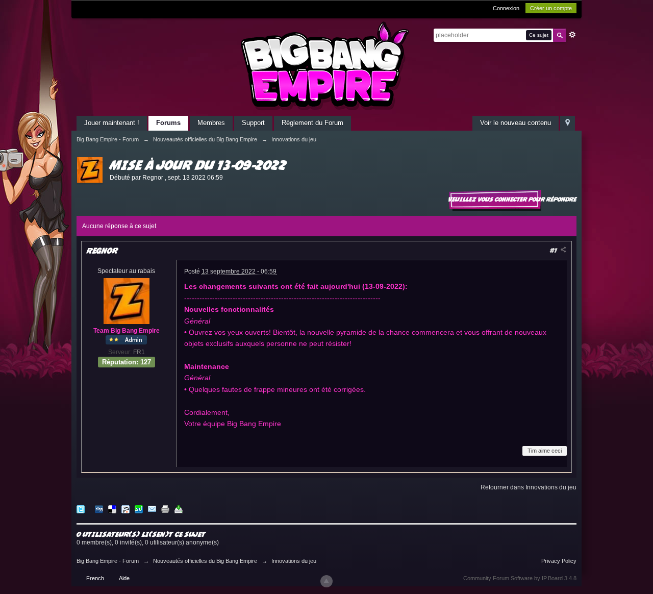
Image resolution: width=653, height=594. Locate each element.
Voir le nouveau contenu (515, 123)
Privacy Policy (558, 561)
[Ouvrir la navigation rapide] (567, 123)
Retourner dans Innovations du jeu (528, 487)
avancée (572, 35)
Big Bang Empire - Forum (108, 561)
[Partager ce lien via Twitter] (81, 508)
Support (253, 123)
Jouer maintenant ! (111, 123)
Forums (168, 123)
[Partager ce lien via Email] (152, 508)
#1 (554, 250)
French (95, 578)
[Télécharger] (178, 508)
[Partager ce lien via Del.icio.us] (112, 508)
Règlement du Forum (312, 123)
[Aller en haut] (326, 581)
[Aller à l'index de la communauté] (326, 65)
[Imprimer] (165, 508)
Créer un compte (551, 8)
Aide (124, 578)
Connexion (506, 8)
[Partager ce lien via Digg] (99, 508)
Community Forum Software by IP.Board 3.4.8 (519, 578)
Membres (211, 123)
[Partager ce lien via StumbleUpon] (139, 508)
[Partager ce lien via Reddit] (125, 508)
